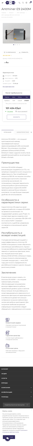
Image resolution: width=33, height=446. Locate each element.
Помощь (4, 397)
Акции (4, 373)
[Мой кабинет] (26, 3)
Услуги (4, 378)
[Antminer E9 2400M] (16, 33)
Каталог (4, 369)
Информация (6, 392)
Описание (7, 132)
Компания (5, 387)
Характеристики (23, 132)
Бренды (4, 383)
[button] (14, 44)
